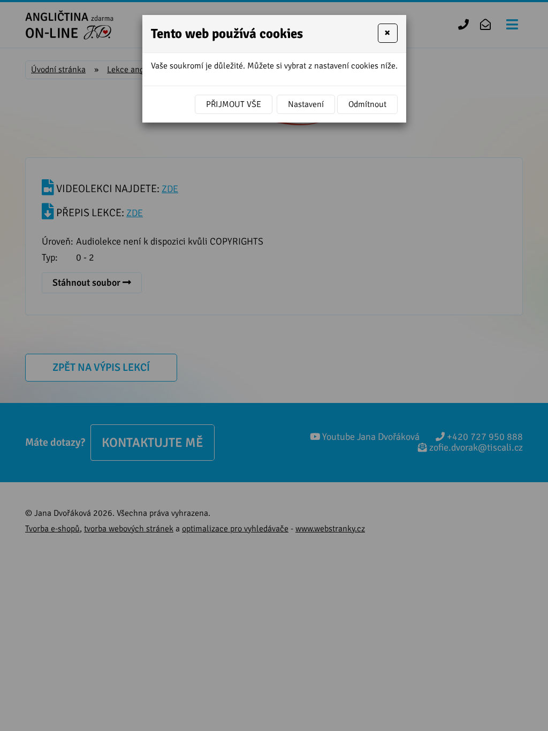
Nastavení (306, 104)
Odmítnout (367, 104)
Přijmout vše (233, 104)
